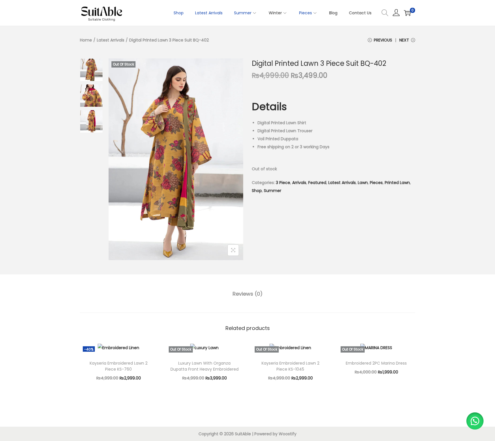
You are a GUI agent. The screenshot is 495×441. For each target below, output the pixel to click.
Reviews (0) (248, 293)
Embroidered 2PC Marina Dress (376, 363)
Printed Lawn (397, 182)
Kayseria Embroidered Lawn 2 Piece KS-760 (119, 366)
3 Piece (283, 182)
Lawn (363, 182)
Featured (317, 182)
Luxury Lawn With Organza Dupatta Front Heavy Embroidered (204, 366)
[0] (407, 12)
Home (86, 40)
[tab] (248, 294)
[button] (475, 421)
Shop (257, 190)
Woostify (287, 434)
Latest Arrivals (110, 40)
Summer (272, 190)
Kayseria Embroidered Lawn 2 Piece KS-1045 (290, 366)
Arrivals (299, 182)
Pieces (376, 182)
